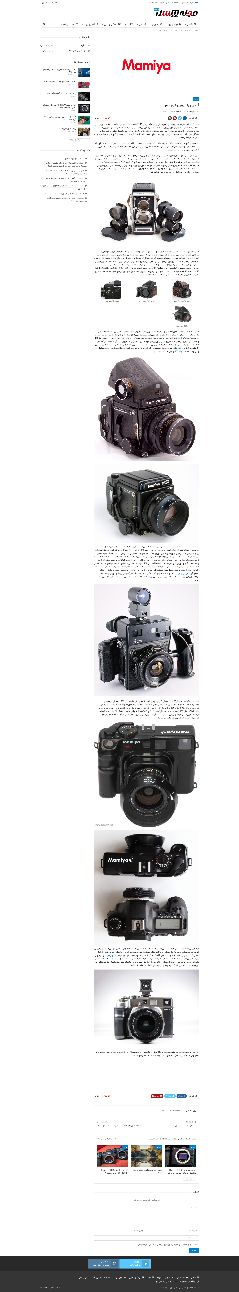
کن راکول (110, 955)
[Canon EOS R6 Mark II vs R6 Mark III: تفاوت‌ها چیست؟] (112, 1156)
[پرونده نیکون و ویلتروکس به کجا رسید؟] (84, 96)
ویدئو (127, 24)
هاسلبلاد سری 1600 (176, 251)
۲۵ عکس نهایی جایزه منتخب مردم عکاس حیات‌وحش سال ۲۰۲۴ (67, 200)
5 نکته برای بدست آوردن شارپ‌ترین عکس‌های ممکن (119, 1126)
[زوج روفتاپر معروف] (84, 132)
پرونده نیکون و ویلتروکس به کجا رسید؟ (61, 93)
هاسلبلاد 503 (180, 351)
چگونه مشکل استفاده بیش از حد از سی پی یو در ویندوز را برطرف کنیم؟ (64, 180)
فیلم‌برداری (173, 24)
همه (74, 24)
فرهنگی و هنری (111, 24)
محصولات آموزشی (173, 2)
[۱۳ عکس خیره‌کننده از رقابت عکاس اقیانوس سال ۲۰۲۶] (84, 72)
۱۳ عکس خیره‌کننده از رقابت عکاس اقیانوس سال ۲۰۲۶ (59, 71)
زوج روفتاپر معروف (68, 128)
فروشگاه (96, 1277)
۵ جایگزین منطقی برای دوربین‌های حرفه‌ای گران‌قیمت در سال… (59, 118)
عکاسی (190, 24)
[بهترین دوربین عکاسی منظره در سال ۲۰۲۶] (146, 1156)
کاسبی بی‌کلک (88, 24)
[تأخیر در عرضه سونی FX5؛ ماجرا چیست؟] (84, 84)
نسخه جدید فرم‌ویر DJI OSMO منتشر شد (60, 193)
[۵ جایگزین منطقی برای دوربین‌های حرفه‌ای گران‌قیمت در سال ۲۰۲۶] (84, 120)
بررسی (196, 99)
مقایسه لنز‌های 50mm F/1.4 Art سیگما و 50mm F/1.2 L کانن (63, 187)
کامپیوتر (155, 24)
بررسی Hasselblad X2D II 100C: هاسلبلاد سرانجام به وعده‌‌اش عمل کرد (65, 172)
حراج (162, 2)
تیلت (116, 553)
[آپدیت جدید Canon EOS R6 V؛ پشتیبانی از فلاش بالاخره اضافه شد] (180, 1156)
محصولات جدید (152, 2)
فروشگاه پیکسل (187, 2)
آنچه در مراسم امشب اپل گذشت (182, 1126)
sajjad (81, 193)
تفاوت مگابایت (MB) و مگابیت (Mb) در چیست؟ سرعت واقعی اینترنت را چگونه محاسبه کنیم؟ (66, 165)
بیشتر (65, 24)
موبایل (142, 24)
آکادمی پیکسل (84, 1277)
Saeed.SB (43, 1287)
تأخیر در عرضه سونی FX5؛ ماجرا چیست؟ (60, 81)
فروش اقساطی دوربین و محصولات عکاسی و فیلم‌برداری (177, 1281)
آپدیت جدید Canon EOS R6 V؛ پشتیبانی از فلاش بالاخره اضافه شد (58, 106)
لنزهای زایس (183, 573)
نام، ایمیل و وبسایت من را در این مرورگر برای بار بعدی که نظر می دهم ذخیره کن (167, 1244)
